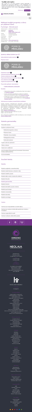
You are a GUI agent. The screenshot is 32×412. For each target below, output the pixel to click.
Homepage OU (16, 288)
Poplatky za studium (16, 356)
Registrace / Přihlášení (16, 368)
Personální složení (5, 124)
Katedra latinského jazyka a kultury (10, 186)
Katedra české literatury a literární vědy (11, 171)
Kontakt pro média (16, 399)
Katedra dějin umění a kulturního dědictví (11, 176)
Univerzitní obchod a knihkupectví (16, 320)
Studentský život (16, 342)
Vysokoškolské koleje (16, 322)
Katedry (3, 164)
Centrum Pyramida (25, 95)
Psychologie (11, 30)
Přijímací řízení (7, 132)
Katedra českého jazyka (7, 173)
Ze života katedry (5, 154)
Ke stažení (16, 404)
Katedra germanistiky (8, 121)
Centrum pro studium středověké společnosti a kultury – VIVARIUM (15, 210)
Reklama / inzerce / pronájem (16, 393)
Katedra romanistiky (6, 192)
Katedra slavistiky (5, 194)
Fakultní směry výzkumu (16, 376)
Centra (3, 202)
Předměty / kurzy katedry (10, 135)
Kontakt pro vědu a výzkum (16, 380)
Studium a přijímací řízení (7, 127)
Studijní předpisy (16, 359)
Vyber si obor (16, 333)
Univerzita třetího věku (16, 392)
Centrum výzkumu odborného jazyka (10, 215)
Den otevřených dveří (16, 341)
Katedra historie (5, 184)
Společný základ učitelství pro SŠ (14, 32)
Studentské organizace (16, 360)
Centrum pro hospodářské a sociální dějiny (12, 206)
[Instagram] (15, 222)
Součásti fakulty (6, 159)
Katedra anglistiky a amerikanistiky (10, 168)
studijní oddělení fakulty (6, 116)
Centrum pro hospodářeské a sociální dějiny (16, 309)
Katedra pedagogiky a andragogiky (12, 86)
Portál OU (16, 349)
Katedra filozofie (5, 179)
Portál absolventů (16, 367)
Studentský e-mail (16, 350)
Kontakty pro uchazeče (16, 343)
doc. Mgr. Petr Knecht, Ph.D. (13, 40)
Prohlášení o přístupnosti (16, 387)
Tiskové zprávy (16, 400)
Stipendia (16, 355)
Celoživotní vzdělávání (7, 147)
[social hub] (21, 222)
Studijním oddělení (10, 92)
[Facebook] (10, 222)
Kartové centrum (16, 325)
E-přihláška (16, 332)
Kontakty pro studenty (16, 361)
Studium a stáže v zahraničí (16, 354)
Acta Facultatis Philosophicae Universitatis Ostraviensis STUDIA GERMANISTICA (15, 151)
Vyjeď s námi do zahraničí (7, 142)
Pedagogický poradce (9, 137)
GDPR (16, 386)
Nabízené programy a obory (11, 130)
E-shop (16, 388)
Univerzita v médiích (16, 403)
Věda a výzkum (5, 145)
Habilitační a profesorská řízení (16, 379)
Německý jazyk (11, 31)
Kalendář (16, 405)
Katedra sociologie (6, 197)
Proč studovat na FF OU (16, 339)
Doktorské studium (8, 140)
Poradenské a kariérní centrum (16, 326)
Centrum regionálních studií (8, 213)
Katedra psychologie (6, 189)
